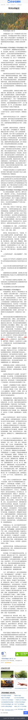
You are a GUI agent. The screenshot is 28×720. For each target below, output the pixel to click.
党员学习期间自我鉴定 (6, 706)
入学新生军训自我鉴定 (20, 702)
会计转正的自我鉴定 (19, 697)
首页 (8, 4)
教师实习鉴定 (18, 695)
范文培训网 (12, 718)
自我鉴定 (19, 4)
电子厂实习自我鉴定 (19, 704)
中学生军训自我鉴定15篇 (7, 704)
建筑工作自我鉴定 (5, 697)
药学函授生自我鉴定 (6, 695)
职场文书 (13, 4)
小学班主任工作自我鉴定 (7, 699)
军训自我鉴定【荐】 (21, 709)
